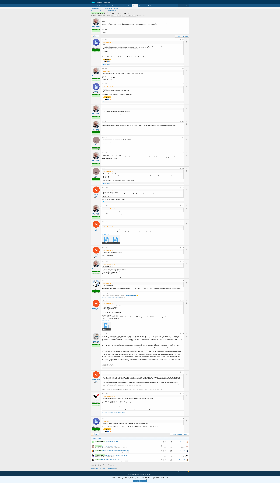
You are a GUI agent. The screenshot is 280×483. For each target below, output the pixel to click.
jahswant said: (106, 71)
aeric (184, 442)
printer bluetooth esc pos (131, 15)
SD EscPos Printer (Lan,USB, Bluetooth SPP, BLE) (115, 450)
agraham (97, 461)
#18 (183, 372)
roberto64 (97, 447)
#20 (183, 418)
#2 (183, 39)
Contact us (162, 472)
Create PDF (104, 297)
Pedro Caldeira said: (107, 42)
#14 (183, 261)
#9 (183, 168)
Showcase (107, 5)
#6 (183, 121)
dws (96, 145)
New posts (141, 5)
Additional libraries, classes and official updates (115, 447)
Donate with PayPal (130, 295)
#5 (183, 106)
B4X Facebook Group (107, 8)
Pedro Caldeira (97, 15)
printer (123, 15)
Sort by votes (185, 36)
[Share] (186, 19)
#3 (183, 68)
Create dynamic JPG (110, 297)
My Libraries (117, 297)
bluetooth (119, 15)
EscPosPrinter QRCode (111, 441)
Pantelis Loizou (98, 443)
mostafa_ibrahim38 (96, 195)
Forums (135, 5)
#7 (183, 137)
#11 (183, 205)
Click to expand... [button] (142, 387)
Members (150, 5)
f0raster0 (96, 401)
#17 (183, 333)
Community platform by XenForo (140, 474)
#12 (183, 221)
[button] (100, 5)
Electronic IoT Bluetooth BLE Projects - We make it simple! (113, 412)
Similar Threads (141, 15)
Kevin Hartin (97, 456)
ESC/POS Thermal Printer (109, 446)
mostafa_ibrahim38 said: (108, 208)
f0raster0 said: (106, 421)
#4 (183, 84)
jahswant (96, 47)
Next (96, 36)
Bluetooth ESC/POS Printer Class (110, 459)
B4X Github (115, 8)
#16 (183, 300)
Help (182, 472)
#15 (183, 280)
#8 (183, 153)
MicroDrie (96, 341)
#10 (183, 187)
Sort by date (178, 36)
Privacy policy (177, 472)
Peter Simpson (183, 460)
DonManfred (96, 288)
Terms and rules (169, 472)
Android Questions (111, 443)
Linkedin (103, 415)
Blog (129, 5)
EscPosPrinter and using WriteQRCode (116, 455)
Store (113, 5)
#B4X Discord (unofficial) (96, 8)
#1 (187, 19)
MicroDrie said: (106, 375)
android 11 (113, 15)
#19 (183, 393)
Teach (124, 5)
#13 (183, 247)
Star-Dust (97, 452)
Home (93, 5)
